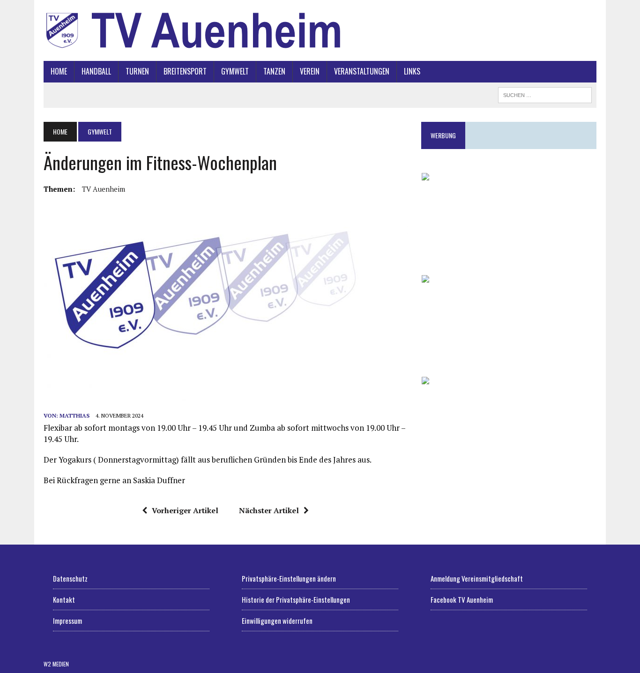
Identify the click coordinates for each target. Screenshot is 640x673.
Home (59, 71)
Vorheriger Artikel (185, 510)
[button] (509, 216)
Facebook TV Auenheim (462, 599)
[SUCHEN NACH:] (545, 93)
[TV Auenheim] (320, 30)
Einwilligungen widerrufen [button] (277, 620)
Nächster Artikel (269, 510)
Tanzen (274, 71)
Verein (310, 71)
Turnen (137, 71)
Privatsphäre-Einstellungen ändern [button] (289, 578)
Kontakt (64, 599)
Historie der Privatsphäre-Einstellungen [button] (296, 599)
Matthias (74, 415)
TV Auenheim (103, 189)
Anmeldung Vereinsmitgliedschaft (477, 578)
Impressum (67, 620)
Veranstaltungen (361, 71)
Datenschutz (70, 578)
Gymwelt (235, 71)
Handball (96, 71)
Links (412, 71)
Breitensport (185, 71)
